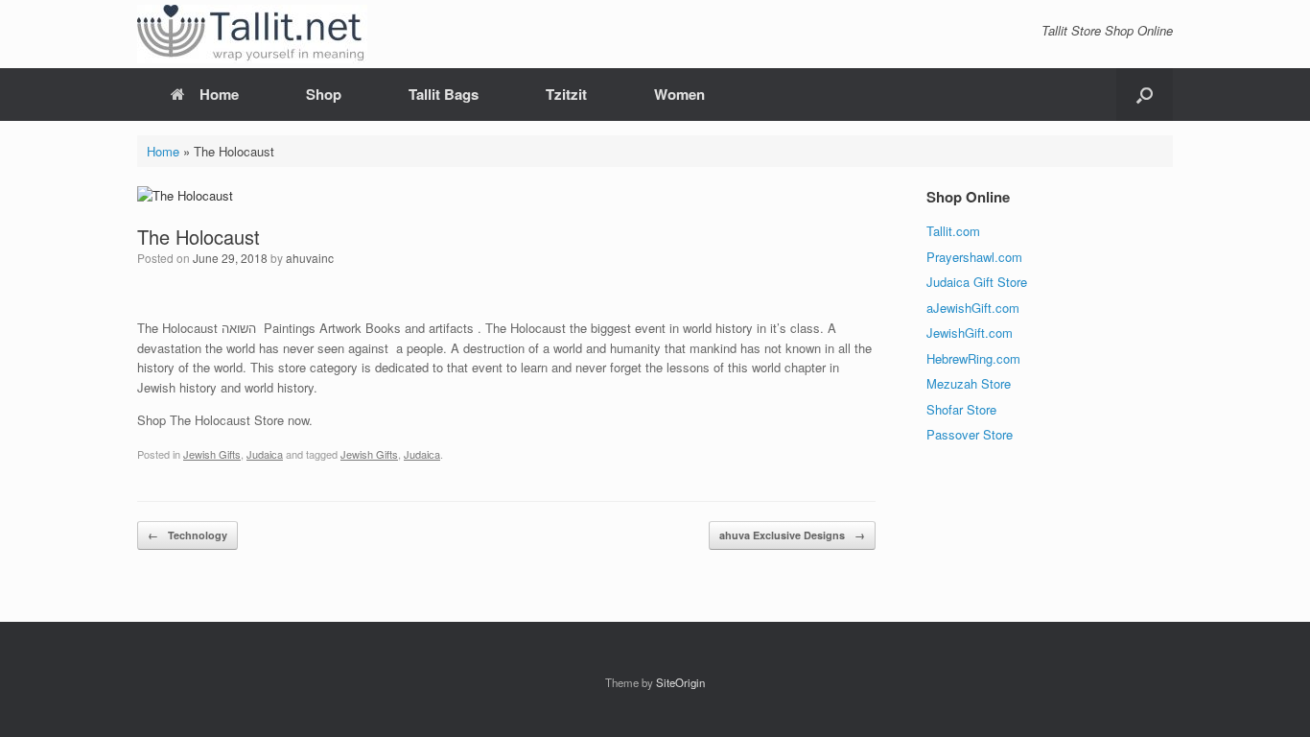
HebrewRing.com (973, 358)
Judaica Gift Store (976, 282)
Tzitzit (566, 94)
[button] (1144, 94)
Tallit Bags (444, 94)
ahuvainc (310, 258)
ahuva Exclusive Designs (792, 535)
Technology (187, 535)
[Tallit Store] (252, 34)
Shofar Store (961, 409)
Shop (323, 94)
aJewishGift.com (972, 307)
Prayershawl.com (974, 257)
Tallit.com (953, 231)
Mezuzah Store (968, 383)
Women (679, 94)
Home (219, 94)
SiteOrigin (680, 682)
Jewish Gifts (212, 454)
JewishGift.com (969, 332)
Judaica (264, 454)
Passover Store (969, 434)
